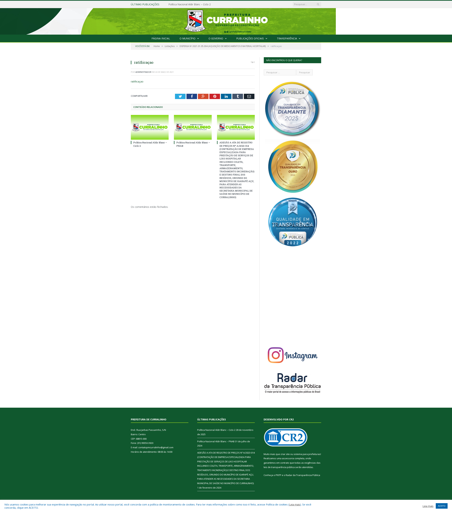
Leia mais (294, 504)
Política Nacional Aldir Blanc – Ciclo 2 (216, 429)
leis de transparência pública (279, 467)
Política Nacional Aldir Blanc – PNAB (189, 4)
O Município (187, 38)
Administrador (143, 72)
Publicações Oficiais (250, 38)
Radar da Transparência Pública (303, 475)
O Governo (216, 38)
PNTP (278, 475)
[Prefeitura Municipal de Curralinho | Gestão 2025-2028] (226, 20)
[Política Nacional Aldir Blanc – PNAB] (193, 127)
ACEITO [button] (441, 505)
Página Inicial (160, 38)
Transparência (287, 38)
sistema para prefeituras (307, 454)
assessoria (288, 458)
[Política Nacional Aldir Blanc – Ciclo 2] (150, 127)
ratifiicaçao (137, 81)
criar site (285, 454)
